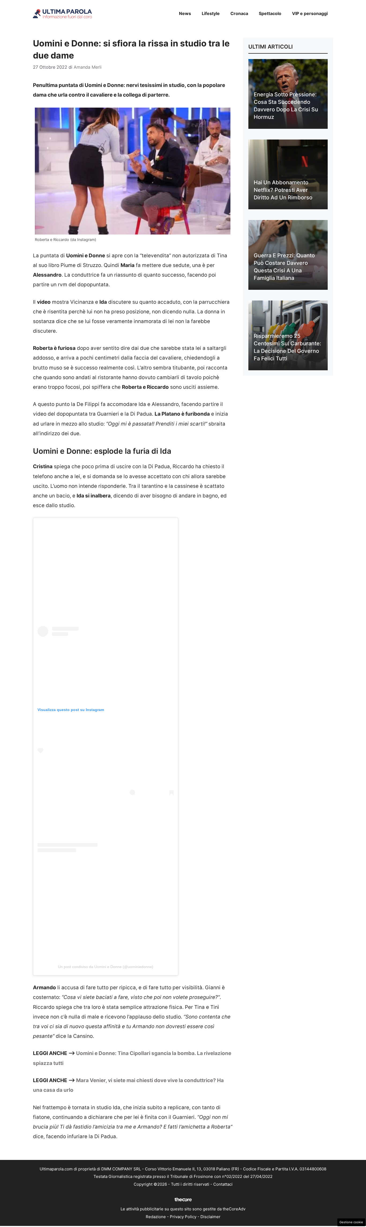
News (185, 13)
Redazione (156, 1216)
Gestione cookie (351, 1222)
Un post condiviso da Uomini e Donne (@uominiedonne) (105, 967)
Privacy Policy (183, 1216)
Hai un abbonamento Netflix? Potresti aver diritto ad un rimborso (283, 190)
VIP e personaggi (310, 13)
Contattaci (223, 1184)
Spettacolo (270, 13)
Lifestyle (211, 13)
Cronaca (239, 13)
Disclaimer (210, 1216)
